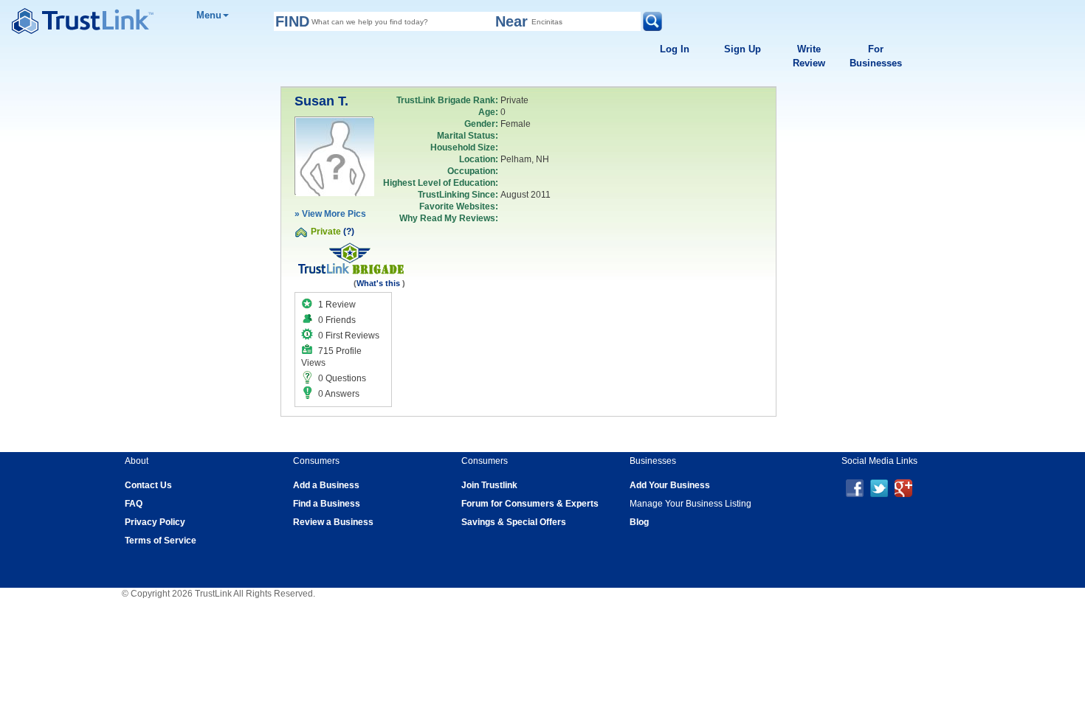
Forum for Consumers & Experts (530, 504)
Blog (639, 522)
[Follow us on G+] (903, 487)
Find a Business (326, 504)
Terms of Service (160, 540)
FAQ (133, 504)
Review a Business (333, 522)
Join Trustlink (489, 485)
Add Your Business (670, 485)
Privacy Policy (155, 522)
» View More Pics (330, 214)
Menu (208, 15)
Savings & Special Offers (513, 522)
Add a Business (326, 485)
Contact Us (148, 485)
